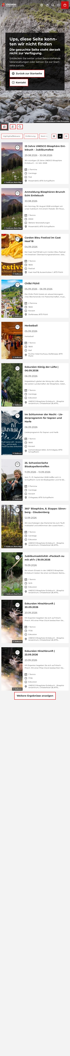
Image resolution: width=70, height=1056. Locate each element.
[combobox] (20, 126)
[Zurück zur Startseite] (8, 5)
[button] (13, 126)
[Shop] (65, 5)
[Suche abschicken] (20, 126)
